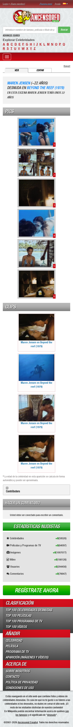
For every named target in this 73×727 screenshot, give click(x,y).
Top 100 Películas (18, 616)
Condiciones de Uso (20, 688)
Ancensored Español (28, 722)
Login (5, 4)
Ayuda (57, 4)
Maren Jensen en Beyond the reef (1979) (36, 344)
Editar (40, 70)
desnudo (51, 714)
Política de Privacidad (22, 682)
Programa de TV (17, 652)
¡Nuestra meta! (45, 4)
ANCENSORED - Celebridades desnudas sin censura (36, 17)
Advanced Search (11, 35)
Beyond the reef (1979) (45, 87)
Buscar (64, 29)
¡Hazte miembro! (17, 4)
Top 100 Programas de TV (24, 621)
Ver (17, 70)
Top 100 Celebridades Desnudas (29, 610)
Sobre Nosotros (18, 671)
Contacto (12, 677)
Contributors (13, 491)
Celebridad (14, 641)
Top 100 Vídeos (16, 627)
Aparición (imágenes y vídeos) (27, 657)
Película (12, 646)
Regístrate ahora (36, 590)
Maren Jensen (18, 83)
